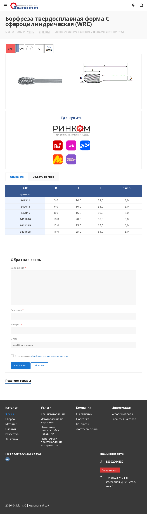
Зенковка (11, 439)
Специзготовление (53, 414)
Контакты (82, 424)
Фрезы (9, 414)
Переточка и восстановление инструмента (51, 442)
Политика (82, 419)
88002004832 (114, 462)
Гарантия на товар (124, 419)
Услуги (46, 408)
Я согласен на (41, 356)
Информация (122, 408)
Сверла (10, 419)
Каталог (11, 408)
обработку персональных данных (49, 356)
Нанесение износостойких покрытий (51, 430)
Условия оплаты (122, 414)
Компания (83, 408)
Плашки (10, 429)
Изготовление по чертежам (52, 420)
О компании (84, 414)
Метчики (11, 424)
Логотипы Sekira (87, 429)
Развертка (11, 434)
